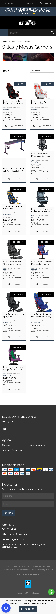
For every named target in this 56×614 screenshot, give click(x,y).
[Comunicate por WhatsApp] (51, 592)
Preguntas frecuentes (12, 450)
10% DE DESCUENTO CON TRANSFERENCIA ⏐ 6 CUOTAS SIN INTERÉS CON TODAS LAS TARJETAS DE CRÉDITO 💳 (28, 11)
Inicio (4, 42)
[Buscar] (52, 32)
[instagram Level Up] (4, 429)
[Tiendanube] (28, 593)
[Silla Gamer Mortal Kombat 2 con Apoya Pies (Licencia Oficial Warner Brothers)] (6, 126)
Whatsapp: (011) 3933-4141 (14, 534)
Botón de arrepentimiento (28, 574)
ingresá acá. (47, 570)
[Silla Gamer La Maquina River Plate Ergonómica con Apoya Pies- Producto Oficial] (34, 126)
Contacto (6, 445)
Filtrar (5, 71)
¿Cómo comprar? (38, 445)
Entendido (28, 609)
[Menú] (4, 32)
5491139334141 (9, 529)
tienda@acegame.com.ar (13, 539)
